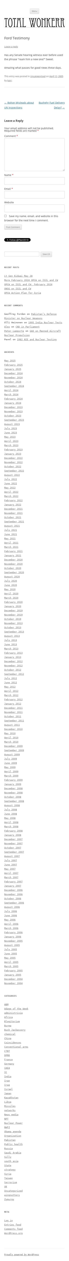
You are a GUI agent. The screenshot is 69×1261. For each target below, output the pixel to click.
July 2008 (10, 809)
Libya (7, 1102)
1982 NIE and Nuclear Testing (37, 339)
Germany (9, 1063)
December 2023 (13, 407)
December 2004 (13, 979)
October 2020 (12, 568)
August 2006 (12, 907)
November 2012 (13, 665)
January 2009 (12, 784)
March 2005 (11, 966)
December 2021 (13, 509)
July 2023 (10, 428)
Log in (8, 1220)
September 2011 (14, 720)
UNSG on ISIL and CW (17, 288)
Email (8, 188)
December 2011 (13, 708)
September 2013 (14, 631)
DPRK (7, 1055)
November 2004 (13, 983)
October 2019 (12, 619)
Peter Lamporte (14, 331)
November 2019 (13, 614)
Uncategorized (37, 76)
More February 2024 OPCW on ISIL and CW (31, 280)
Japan (7, 1093)
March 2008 (11, 826)
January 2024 (12, 403)
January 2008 (12, 835)
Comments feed (13, 1229)
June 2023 (10, 432)
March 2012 (11, 695)
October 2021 (12, 517)
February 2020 (13, 602)
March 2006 (11, 928)
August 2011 (12, 725)
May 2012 (10, 686)
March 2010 (11, 742)
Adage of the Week (16, 1008)
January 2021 (12, 555)
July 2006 (10, 911)
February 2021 (13, 551)
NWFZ (7, 1127)
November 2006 (13, 894)
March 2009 (11, 775)
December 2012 (13, 661)
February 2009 (13, 780)
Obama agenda (12, 1131)
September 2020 (14, 572)
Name (8, 175)
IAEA (7, 1068)
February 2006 (13, 932)
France (8, 1059)
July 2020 (10, 581)
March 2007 (11, 877)
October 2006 (12, 898)
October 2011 (12, 716)
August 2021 (12, 526)
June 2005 (10, 953)
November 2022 (13, 462)
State (7, 1165)
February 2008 (13, 830)
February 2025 (13, 365)
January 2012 (12, 703)
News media (11, 1114)
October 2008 (12, 797)
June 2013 (10, 644)
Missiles (10, 1106)
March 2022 (11, 496)
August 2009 (12, 754)
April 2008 (11, 822)
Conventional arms (16, 1047)
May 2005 (10, 958)
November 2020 (13, 564)
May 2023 (10, 437)
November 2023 (13, 411)
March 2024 (11, 394)
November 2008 (13, 792)
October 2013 (12, 627)
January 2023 (12, 454)
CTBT (7, 1051)
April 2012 (11, 691)
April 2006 (11, 924)
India (7, 1076)
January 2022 (12, 504)
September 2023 (14, 420)
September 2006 (14, 902)
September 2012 (14, 674)
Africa (8, 1017)
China (7, 1038)
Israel (8, 1089)
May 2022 (10, 487)
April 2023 (11, 441)
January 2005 (12, 975)
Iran (7, 1080)
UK (5, 1186)
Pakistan (10, 1140)
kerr (9, 80)
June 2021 (10, 534)
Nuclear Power (13, 1123)
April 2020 (11, 593)
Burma (7, 1025)
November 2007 (13, 843)
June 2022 (10, 483)
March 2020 (11, 598)
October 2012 (12, 670)
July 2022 (10, 479)
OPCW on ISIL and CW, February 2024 (28, 284)
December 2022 (13, 458)
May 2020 (10, 589)
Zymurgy (9, 1199)
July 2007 (10, 860)
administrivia (13, 1013)
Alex (7, 326)
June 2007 (10, 864)
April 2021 (11, 542)
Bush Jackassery (14, 1030)
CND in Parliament (28, 326)
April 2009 (11, 771)
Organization (12, 1135)
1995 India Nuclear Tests (45, 322)
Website (9, 202)
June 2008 (10, 814)
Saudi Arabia (12, 1152)
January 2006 (12, 936)
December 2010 (13, 729)
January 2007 (12, 886)
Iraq (7, 1085)
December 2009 (13, 746)
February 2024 (13, 398)
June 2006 (10, 915)
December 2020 (13, 559)
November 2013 (13, 623)
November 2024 (13, 377)
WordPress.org (13, 1233)
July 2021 (10, 530)
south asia (11, 1161)
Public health (13, 1144)
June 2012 (10, 682)
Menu (34, 11)
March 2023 (11, 445)
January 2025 (12, 369)
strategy (10, 1169)
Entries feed (12, 1224)
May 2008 (10, 818)
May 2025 (10, 360)
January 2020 (12, 606)
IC (5, 1072)
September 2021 (14, 521)
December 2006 (13, 890)
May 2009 (10, 767)
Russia (8, 1148)
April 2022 (11, 492)
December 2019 (13, 610)
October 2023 (12, 415)
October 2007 (12, 847)
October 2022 (12, 466)
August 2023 (12, 424)
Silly (7, 1157)
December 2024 (13, 373)
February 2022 (13, 500)
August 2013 (12, 636)
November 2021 (13, 513)
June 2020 (10, 585)
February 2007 (13, 881)
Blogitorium (12, 1021)
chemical (10, 1034)
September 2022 (14, 470)
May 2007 (10, 869)
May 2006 (10, 919)
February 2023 (13, 449)
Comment (11, 136)
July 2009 (10, 758)
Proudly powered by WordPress (21, 1254)
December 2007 (13, 839)
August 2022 (12, 475)
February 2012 (13, 699)
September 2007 (14, 852)
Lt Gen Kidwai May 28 (18, 276)
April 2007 (11, 873)
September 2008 (14, 801)
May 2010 (10, 733)
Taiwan (8, 1178)
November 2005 (13, 941)
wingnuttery (12, 1195)
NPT (6, 1119)
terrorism (10, 1182)
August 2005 (12, 945)
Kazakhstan (11, 1097)
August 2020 (12, 576)
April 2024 (11, 390)
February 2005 (13, 970)
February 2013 (13, 653)
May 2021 (10, 538)
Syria (7, 1174)
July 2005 (10, 949)
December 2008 (13, 788)
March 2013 (11, 648)
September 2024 (14, 386)
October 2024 (12, 382)
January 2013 (12, 657)
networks (10, 1110)
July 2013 (10, 640)
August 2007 (12, 856)
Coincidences (12, 1042)
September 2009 (14, 750)
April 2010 (11, 737)
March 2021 (11, 547)
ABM (6, 1004)
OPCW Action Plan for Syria (22, 293)
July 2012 (10, 678)
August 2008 (12, 805)
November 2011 (13, 712)
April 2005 (11, 962)
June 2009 (10, 763)
